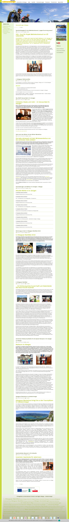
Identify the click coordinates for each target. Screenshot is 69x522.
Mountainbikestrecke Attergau (33, 507)
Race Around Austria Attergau (46, 509)
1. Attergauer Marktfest (12, 499)
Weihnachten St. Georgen (60, 511)
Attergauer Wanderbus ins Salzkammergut (26, 396)
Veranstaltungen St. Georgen (28, 511)
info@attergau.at (31, 441)
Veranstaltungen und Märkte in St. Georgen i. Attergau (29, 186)
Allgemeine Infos (7, 26)
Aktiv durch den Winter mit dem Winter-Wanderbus (28, 134)
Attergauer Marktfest (17, 501)
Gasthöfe (33, 2)
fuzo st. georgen (41, 504)
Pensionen (47, 2)
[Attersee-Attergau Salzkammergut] (9, 2)
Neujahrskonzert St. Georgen (57, 507)
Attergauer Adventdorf (40, 499)
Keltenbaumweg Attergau (41, 506)
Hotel (29, 2)
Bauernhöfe (60, 2)
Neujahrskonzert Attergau (45, 507)
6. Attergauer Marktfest (21, 282)
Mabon (54, 506)
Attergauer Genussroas (50, 499)
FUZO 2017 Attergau (26, 504)
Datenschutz (37, 515)
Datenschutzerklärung (49, 520)
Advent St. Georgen (31, 499)
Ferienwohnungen (40, 2)
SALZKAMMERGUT (60, 52)
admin (28, 80)
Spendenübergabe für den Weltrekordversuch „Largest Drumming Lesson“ (34, 30)
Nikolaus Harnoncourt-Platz (9, 509)
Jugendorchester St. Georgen (22, 506)
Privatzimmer (54, 2)
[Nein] (67, 520)
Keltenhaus (50, 506)
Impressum (32, 515)
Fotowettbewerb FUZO (16, 504)
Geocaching (6, 31)
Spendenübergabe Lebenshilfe (58, 509)
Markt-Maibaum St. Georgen (14, 507)
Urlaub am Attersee (61, 50)
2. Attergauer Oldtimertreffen (23, 79)
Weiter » (21, 27)
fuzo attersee (34, 504)
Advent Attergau (23, 499)
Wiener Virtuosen (7, 513)
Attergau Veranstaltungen (41, 501)
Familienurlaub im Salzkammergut (40, 503)
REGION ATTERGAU (60, 48)
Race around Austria (31, 509)
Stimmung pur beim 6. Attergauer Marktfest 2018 (28, 231)
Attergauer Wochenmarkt (29, 501)
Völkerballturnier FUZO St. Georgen (40, 511)
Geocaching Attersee (10, 506)
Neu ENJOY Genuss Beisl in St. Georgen (25, 98)
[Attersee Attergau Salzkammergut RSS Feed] (3, 515)
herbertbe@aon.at (29, 179)
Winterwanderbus (13, 513)
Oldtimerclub (17, 509)
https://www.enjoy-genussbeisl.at (21, 131)
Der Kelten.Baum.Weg (8, 29)
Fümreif (47, 504)
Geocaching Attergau (53, 504)
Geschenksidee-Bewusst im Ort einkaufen (26, 453)
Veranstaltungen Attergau (12, 511)
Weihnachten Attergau (49, 511)
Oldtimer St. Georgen (22, 509)
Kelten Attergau (31, 506)
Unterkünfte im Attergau (21, 2)
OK (59, 520)
